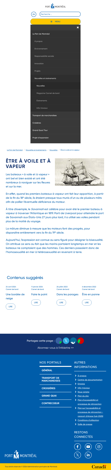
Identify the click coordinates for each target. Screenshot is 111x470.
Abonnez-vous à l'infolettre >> (55, 347)
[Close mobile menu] (78, 27)
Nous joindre (83, 392)
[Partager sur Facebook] (59, 340)
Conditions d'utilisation (88, 420)
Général (47, 370)
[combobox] (60, 14)
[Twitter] (77, 455)
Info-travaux (84, 388)
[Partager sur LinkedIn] (73, 340)
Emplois (81, 384)
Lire (10, 306)
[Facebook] (77, 446)
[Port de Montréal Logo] (55, 6)
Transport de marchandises (51, 379)
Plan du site (83, 396)
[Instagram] (98, 446)
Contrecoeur (50, 403)
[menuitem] (55, 33)
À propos (82, 376)
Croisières (48, 388)
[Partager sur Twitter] (66, 340)
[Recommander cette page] (80, 340)
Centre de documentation (90, 380)
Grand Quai (49, 395)
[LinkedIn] (88, 455)
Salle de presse (85, 424)
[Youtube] (88, 446)
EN (34, 14)
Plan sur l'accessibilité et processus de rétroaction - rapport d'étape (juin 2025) (90, 412)
